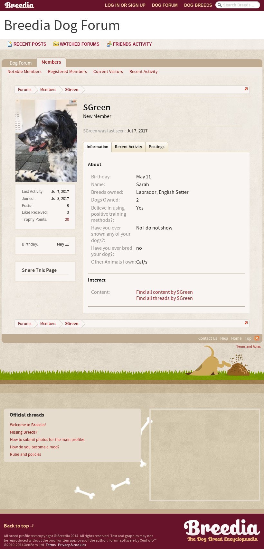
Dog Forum (165, 5)
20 (67, 219)
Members (51, 62)
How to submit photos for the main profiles (47, 439)
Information (97, 147)
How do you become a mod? (35, 447)
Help (224, 338)
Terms (51, 545)
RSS (257, 338)
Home (236, 338)
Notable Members (24, 72)
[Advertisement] (205, 455)
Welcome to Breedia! (28, 425)
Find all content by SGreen (164, 292)
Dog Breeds (198, 5)
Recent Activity (143, 72)
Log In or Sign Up (125, 5)
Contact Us (207, 338)
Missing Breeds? (23, 432)
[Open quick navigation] (245, 89)
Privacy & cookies (72, 545)
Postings (157, 147)
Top (248, 338)
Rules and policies (25, 454)
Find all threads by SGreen (164, 298)
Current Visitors (108, 72)
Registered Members (67, 72)
